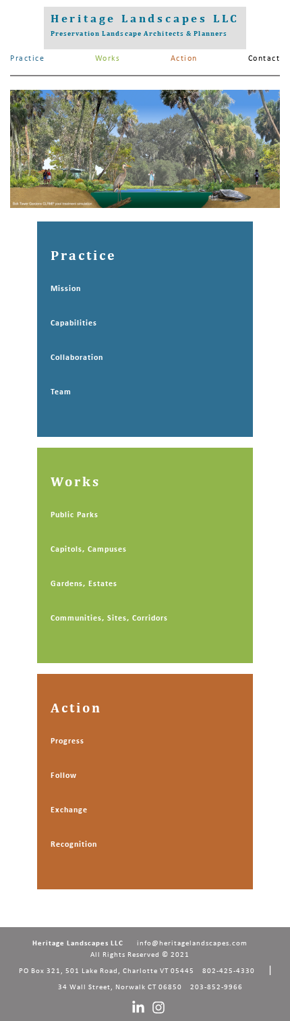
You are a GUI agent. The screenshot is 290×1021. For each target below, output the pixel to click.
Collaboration (77, 358)
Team (61, 392)
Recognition (74, 845)
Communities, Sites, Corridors (109, 618)
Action (184, 59)
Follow (64, 776)
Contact (264, 59)
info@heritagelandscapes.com (192, 943)
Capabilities (74, 323)
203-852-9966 (216, 987)
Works (108, 59)
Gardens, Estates (84, 584)
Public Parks (74, 515)
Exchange (69, 810)
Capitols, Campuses (89, 550)
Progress (67, 741)
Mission (66, 289)
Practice (27, 59)
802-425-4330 (228, 971)
